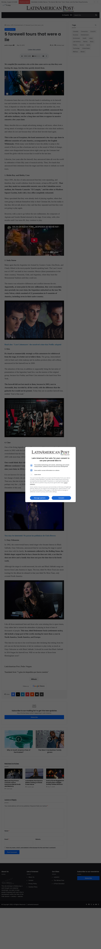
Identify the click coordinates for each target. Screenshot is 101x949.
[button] (50, 474)
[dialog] (50, 474)
